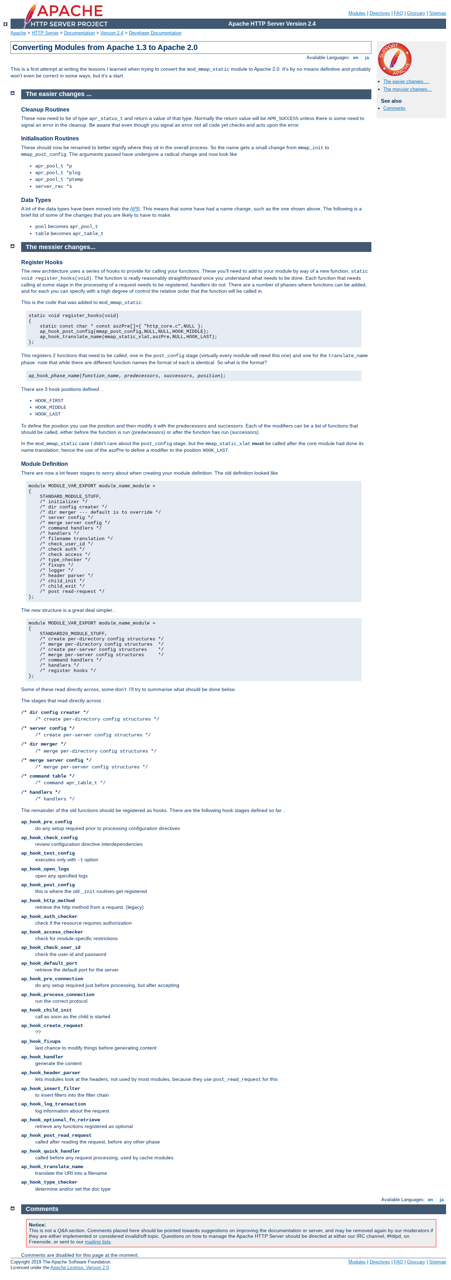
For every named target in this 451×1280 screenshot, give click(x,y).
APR (135, 208)
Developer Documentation (155, 33)
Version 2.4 (111, 33)
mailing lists (98, 1241)
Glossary (416, 13)
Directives (380, 13)
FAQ (398, 13)
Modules (357, 13)
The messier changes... (407, 89)
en (356, 57)
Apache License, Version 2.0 (79, 1267)
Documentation (79, 33)
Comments (394, 108)
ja (367, 57)
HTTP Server (45, 33)
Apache (18, 33)
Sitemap (437, 13)
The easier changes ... (406, 81)
